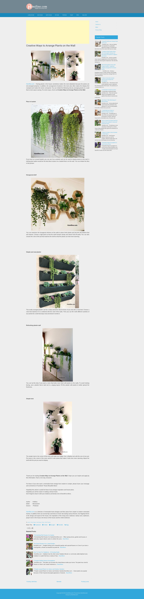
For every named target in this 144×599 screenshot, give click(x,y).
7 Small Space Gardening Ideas (109, 89)
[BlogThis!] (29, 528)
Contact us (97, 24)
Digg (67, 525)
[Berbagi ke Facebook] (32, 528)
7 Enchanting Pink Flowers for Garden (44, 535)
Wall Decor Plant (40, 522)
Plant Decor (33, 522)
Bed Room (40, 15)
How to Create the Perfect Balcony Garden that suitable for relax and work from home (110, 122)
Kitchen (57, 15)
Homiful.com (84, 593)
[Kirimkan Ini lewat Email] (28, 528)
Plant (71, 15)
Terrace (64, 15)
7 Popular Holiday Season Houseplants (44, 560)
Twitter (45, 525)
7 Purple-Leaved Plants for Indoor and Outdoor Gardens (49, 569)
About (96, 27)
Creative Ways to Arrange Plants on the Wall (50, 45)
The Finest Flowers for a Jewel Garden (44, 543)
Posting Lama (85, 581)
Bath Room (49, 15)
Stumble (60, 525)
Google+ (52, 525)
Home (96, 21)
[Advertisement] (57, 32)
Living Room (31, 15)
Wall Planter (48, 522)
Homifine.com (30, 84)
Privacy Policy (98, 30)
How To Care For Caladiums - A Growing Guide (46, 552)
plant (29, 522)
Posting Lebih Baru (32, 581)
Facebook (38, 525)
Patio (77, 15)
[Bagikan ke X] (31, 528)
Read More (66, 539)
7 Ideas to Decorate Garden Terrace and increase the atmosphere (108, 79)
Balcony (84, 15)
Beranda (59, 581)
